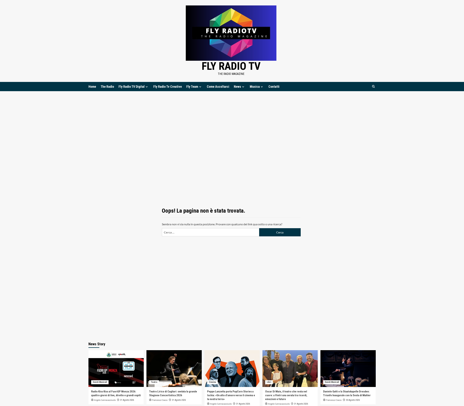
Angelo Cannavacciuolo (105, 400)
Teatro (154, 382)
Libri (269, 382)
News (237, 86)
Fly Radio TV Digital (132, 86)
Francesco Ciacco (160, 400)
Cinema (212, 382)
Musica (255, 86)
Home (92, 86)
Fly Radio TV (231, 66)
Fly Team (192, 86)
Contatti (273, 86)
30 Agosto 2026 (353, 400)
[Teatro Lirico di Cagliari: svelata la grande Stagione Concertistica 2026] (174, 368)
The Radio (107, 86)
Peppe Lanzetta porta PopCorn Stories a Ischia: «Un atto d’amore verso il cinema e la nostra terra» (231, 395)
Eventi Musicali (100, 382)
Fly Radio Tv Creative (167, 86)
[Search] (373, 86)
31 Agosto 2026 (127, 400)
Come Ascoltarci (218, 86)
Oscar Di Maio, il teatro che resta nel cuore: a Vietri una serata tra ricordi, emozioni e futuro (286, 395)
